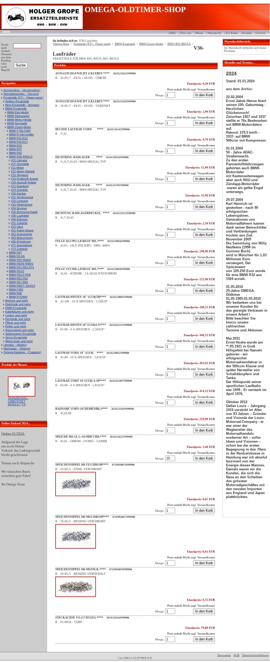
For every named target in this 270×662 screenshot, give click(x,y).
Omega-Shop (61, 43)
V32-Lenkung (19, 200)
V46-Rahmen (19, 219)
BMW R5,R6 (17, 256)
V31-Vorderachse (22, 197)
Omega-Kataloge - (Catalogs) (22, 352)
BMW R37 (15, 149)
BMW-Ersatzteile (16, 108)
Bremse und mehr (16, 300)
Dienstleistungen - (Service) (21, 93)
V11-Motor (17, 167)
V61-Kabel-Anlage (22, 230)
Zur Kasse (231, 33)
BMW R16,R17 (18, 141)
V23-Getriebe (19, 189)
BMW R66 (15, 293)
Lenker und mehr (16, 315)
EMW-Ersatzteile (16, 308)
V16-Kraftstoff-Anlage (24, 178)
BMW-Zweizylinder (19, 127)
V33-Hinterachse (21, 204)
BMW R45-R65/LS (20, 156)
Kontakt (247, 33)
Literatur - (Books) (15, 344)
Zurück (260, 33)
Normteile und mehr (17, 319)
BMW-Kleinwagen (18, 116)
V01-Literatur (19, 160)
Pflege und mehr (15, 322)
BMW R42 (15, 152)
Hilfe (173, 33)
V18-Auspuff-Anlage (23, 182)
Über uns (185, 33)
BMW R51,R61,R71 (21, 267)
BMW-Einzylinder (18, 112)
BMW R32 (15, 145)
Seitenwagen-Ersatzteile (20, 333)
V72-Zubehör (19, 248)
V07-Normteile (20, 164)
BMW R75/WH (18, 296)
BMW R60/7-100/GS (22, 285)
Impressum (224, 655)
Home (199, 33)
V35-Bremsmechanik (24, 212)
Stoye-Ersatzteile (16, 337)
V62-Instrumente (21, 234)
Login (4, 31)
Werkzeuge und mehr (19, 341)
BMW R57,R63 (18, 282)
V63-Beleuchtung (22, 237)
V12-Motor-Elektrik (23, 171)
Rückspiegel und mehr (19, 330)
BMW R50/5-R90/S (21, 263)
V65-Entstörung (21, 241)
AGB (236, 655)
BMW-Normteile (17, 123)
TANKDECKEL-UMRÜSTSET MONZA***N (18, 401)
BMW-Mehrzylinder (19, 119)
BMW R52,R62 (18, 278)
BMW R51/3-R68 (20, 274)
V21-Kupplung (20, 186)
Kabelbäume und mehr (19, 311)
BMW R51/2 (16, 271)
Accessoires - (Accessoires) (21, 90)
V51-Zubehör (19, 223)
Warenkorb (214, 33)
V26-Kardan (18, 193)
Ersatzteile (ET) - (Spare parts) (23, 97)
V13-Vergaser (19, 175)
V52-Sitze (17, 226)
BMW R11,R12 (18, 138)
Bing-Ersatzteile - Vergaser (22, 105)
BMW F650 (16, 289)
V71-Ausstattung (21, 245)
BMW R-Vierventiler (21, 134)
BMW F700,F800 (20, 130)
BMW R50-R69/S (20, 260)
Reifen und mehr (15, 326)
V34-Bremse (19, 208)
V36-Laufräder (20, 215)
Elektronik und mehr (18, 304)
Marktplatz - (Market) (17, 348)
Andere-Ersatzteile (17, 101)
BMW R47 (15, 252)
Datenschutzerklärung (255, 655)
